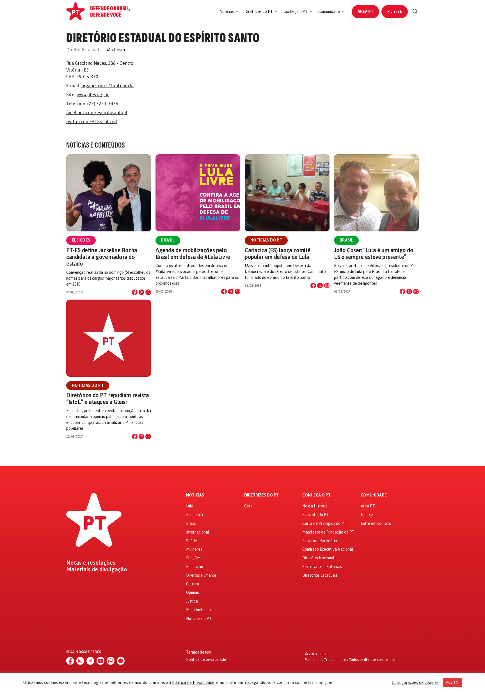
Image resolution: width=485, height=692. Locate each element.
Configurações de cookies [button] (415, 682)
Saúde (191, 541)
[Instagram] (80, 661)
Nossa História (315, 506)
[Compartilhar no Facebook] (135, 292)
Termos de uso (198, 652)
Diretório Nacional (318, 558)
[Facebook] (70, 661)
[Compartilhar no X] (141, 292)
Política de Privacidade (193, 682)
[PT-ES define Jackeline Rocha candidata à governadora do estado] (108, 192)
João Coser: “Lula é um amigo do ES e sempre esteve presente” (373, 253)
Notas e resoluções (90, 563)
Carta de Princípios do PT (324, 523)
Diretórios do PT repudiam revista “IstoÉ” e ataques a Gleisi (107, 398)
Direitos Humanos (201, 575)
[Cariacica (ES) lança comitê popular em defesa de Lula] (287, 192)
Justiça (192, 601)
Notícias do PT (266, 240)
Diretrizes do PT (261, 495)
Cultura (192, 584)
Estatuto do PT (315, 514)
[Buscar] (415, 11)
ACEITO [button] (452, 682)
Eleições (81, 240)
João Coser (114, 49)
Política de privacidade (206, 659)
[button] (229, 11)
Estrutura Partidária (319, 541)
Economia (194, 514)
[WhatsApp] (111, 661)
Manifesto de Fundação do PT (328, 532)
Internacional (197, 532)
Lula (189, 506)
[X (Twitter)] (90, 661)
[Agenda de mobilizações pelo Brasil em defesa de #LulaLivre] (197, 192)
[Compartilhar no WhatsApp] (148, 292)
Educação (194, 566)
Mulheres (194, 549)
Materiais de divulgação (96, 569)
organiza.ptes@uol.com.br (107, 85)
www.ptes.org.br (93, 94)
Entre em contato (376, 523)
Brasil (168, 240)
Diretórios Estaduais (319, 575)
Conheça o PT (316, 495)
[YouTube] (100, 661)
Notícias (195, 495)
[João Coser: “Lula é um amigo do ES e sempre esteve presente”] (376, 192)
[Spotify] (121, 661)
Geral (249, 506)
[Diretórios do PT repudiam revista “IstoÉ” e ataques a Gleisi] (108, 338)
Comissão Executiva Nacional (327, 549)
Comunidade (374, 495)
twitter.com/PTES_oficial (91, 121)
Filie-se (394, 11)
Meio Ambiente (199, 610)
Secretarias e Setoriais (322, 566)
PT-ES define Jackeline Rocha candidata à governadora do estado (101, 257)
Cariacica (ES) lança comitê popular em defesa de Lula (277, 253)
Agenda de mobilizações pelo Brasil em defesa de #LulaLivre (192, 253)
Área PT (365, 11)
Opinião (192, 592)
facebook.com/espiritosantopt (96, 112)
